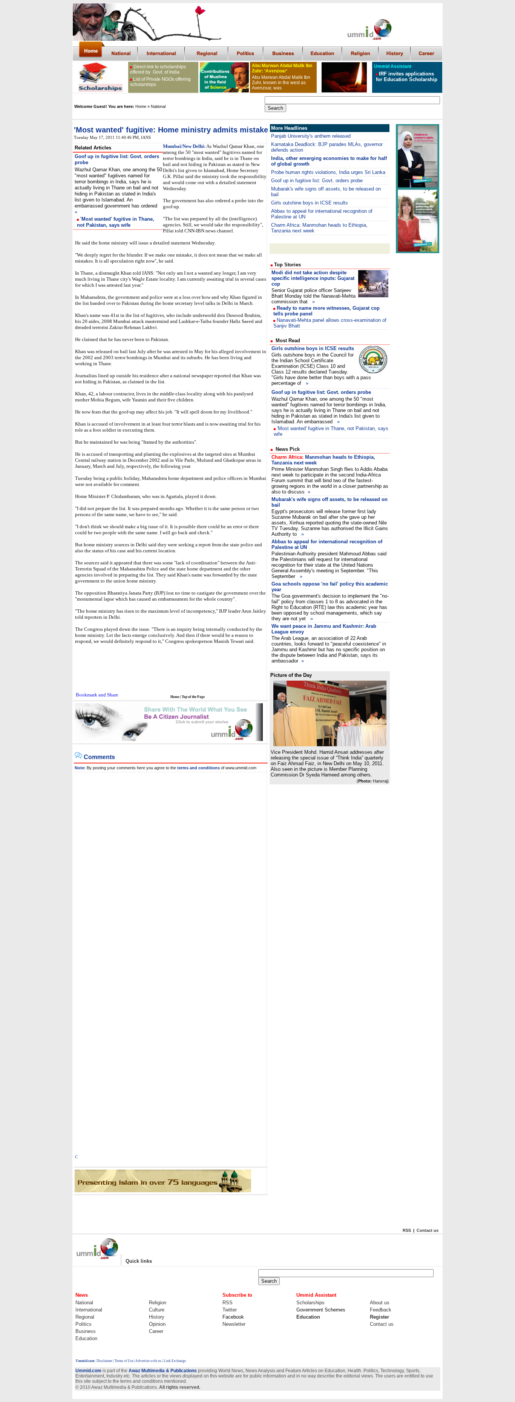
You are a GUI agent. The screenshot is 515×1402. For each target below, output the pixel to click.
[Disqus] (171, 866)
